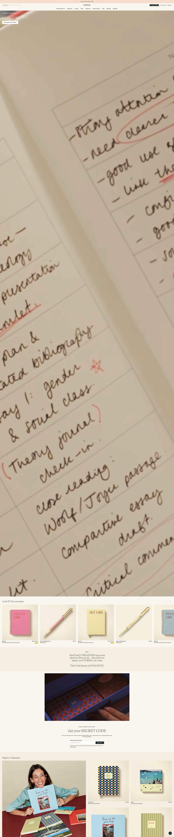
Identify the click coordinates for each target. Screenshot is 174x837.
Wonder (4, 641)
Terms (71, 747)
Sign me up (99, 743)
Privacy (74, 747)
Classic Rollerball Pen (121, 641)
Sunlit (132, 802)
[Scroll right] (170, 601)
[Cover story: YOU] (87, 303)
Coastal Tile (91, 802)
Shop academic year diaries (10, 22)
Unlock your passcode (76, 740)
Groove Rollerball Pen (45, 641)
